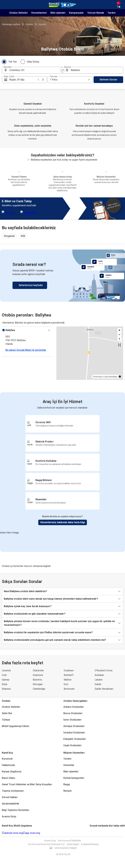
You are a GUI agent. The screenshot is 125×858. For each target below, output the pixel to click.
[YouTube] (91, 833)
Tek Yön (12, 61)
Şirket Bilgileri (73, 844)
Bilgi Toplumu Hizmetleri (15, 810)
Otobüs (29, 24)
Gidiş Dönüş (33, 61)
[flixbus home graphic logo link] (62, 4)
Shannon (6, 688)
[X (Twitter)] (93, 833)
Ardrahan (99, 675)
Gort (66, 684)
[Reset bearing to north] (119, 339)
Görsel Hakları (10, 797)
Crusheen (69, 670)
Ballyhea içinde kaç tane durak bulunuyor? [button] (28, 606)
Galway (5, 679)
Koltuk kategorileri (73, 778)
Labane (98, 679)
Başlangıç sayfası (11, 24)
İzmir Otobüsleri (72, 719)
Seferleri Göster (108, 79)
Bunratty (37, 679)
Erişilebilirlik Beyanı (90, 844)
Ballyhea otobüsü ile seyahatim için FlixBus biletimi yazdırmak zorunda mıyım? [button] (48, 632)
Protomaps (97, 376)
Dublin (98, 684)
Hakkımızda (8, 765)
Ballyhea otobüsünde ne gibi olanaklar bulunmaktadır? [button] (34, 613)
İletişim (67, 790)
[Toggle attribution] (120, 376)
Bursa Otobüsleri (72, 713)
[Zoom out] (119, 334)
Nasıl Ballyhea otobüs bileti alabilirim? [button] (25, 591)
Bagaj (66, 784)
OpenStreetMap (110, 376)
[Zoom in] (119, 330)
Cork (4, 675)
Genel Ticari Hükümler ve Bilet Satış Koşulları (27, 784)
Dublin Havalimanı (104, 688)
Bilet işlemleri (70, 771)
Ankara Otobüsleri (73, 706)
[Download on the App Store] (31, 833)
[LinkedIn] (92, 833)
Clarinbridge (39, 688)
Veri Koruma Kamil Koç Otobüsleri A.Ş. (46, 844)
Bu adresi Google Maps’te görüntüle (25, 350)
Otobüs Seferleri (11, 706)
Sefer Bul (7, 713)
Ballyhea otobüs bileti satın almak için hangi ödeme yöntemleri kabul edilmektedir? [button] (51, 598)
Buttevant (69, 688)
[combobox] (35, 70)
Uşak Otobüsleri (72, 745)
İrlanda (42, 24)
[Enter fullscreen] (119, 345)
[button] (27, 330)
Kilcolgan (38, 684)
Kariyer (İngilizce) (11, 771)
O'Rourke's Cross (103, 670)
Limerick (6, 670)
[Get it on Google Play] (12, 833)
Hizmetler (68, 765)
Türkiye (6, 719)
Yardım (67, 758)
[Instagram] (90, 833)
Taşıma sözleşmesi (13, 790)
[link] (62, 276)
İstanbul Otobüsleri (74, 732)
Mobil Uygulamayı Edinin (15, 726)
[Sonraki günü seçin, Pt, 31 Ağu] (43, 79)
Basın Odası (8, 778)
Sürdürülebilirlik (10, 803)
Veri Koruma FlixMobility (69, 840)
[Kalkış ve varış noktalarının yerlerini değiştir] (62, 70)
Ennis (4, 684)
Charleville (38, 670)
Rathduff (68, 675)
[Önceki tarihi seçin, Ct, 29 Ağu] (38, 79)
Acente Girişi (9, 816)
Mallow (67, 679)
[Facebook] (89, 833)
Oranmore (38, 675)
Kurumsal (7, 758)
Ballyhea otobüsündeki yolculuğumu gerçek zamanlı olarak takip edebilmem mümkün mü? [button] (55, 639)
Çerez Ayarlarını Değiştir (66, 848)
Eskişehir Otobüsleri (74, 739)
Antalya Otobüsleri (73, 726)
